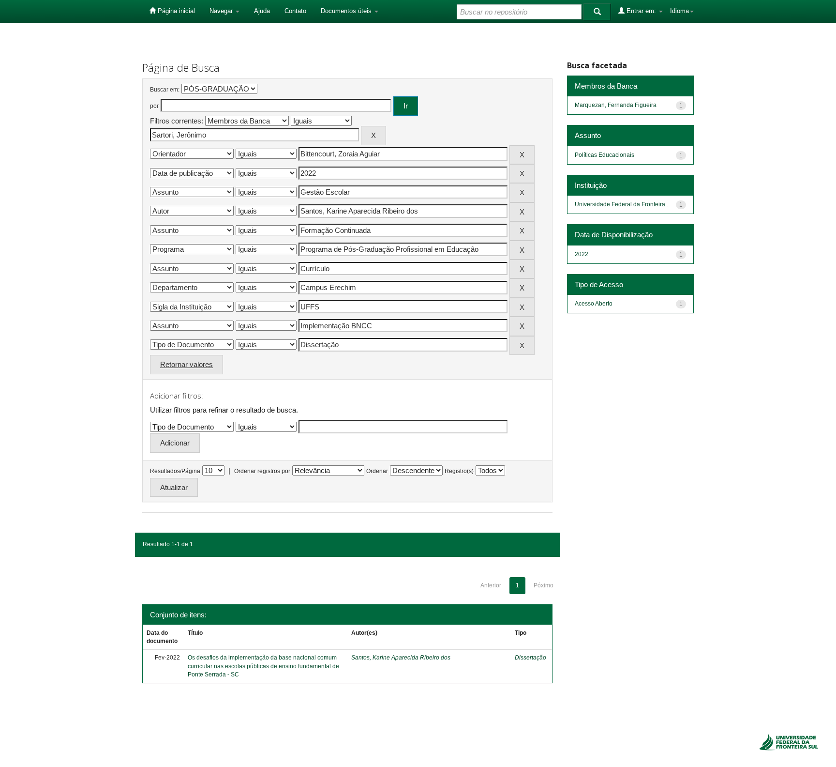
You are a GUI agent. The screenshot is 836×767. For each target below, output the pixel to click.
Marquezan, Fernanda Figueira (616, 105)
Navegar (222, 11)
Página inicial (175, 11)
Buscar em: (164, 89)
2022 (581, 254)
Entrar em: (641, 11)
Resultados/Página (175, 471)
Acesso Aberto (593, 303)
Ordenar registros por (262, 471)
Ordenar (377, 471)
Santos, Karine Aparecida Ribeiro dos (400, 657)
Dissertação (530, 657)
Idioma (679, 11)
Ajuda (262, 11)
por (154, 106)
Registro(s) (459, 471)
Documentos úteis (347, 11)
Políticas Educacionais (604, 155)
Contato (295, 11)
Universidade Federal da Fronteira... (622, 204)
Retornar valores (186, 364)
